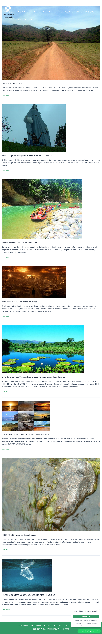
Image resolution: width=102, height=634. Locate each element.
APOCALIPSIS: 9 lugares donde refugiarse (19, 302)
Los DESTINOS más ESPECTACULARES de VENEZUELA (25, 434)
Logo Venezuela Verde (73, 12)
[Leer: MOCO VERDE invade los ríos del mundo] (51, 495)
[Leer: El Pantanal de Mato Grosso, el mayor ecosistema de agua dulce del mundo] (43, 349)
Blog (46, 4)
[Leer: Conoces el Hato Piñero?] (51, 43)
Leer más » (6, 95)
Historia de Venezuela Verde (28, 12)
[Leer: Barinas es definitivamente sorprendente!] (42, 209)
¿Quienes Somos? (24, 4)
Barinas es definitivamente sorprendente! (19, 243)
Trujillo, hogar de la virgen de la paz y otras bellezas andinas (27, 156)
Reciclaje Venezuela (25, 20)
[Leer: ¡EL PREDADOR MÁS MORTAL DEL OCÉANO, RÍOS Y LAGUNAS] (27, 575)
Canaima (54, 4)
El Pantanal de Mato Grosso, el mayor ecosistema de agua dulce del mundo (33, 377)
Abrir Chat (86, 617)
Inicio (44, 12)
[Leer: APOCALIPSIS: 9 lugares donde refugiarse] (34, 282)
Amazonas (38, 4)
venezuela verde (8, 16)
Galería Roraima (67, 4)
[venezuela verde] (8, 9)
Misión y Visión (90, 12)
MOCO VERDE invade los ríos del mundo (19, 535)
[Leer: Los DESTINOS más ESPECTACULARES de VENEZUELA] (26, 415)
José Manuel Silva (55, 12)
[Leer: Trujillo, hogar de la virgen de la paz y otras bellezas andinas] (34, 128)
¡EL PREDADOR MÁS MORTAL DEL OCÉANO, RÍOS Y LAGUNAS (28, 595)
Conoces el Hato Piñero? (12, 83)
